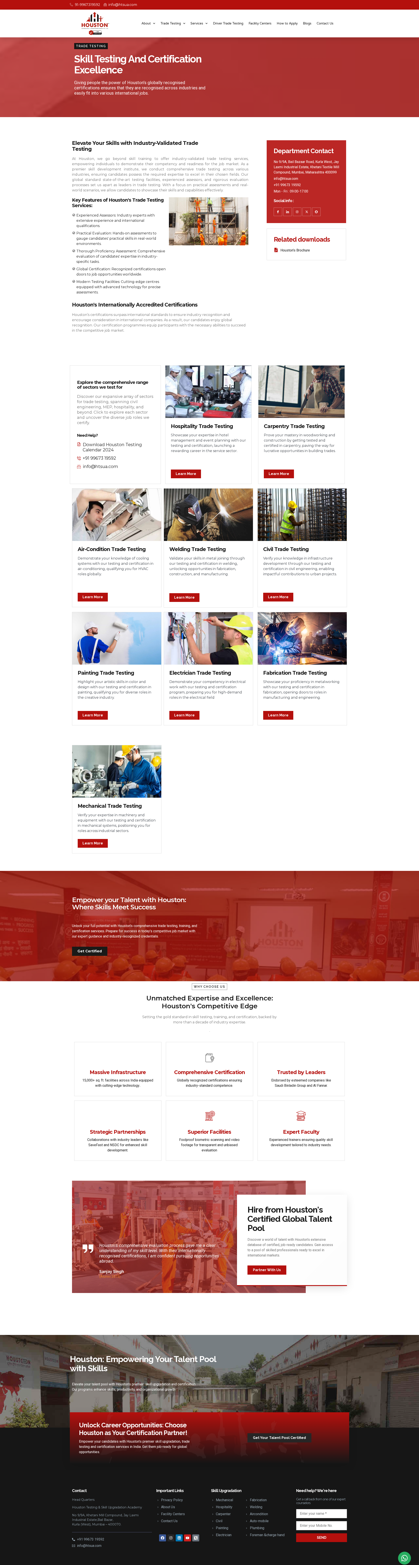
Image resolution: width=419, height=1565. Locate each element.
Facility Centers (260, 23)
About (146, 23)
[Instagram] (297, 212)
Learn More (186, 474)
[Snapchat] (316, 212)
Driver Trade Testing (228, 23)
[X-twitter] (306, 212)
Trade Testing (171, 23)
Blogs (307, 23)
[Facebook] (162, 1537)
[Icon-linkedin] (287, 212)
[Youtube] (187, 1537)
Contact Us (325, 23)
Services (197, 23)
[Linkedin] (179, 1537)
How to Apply (287, 23)
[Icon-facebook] (278, 212)
